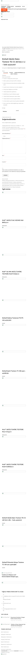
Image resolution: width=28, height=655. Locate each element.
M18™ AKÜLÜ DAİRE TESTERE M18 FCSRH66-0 (12, 465)
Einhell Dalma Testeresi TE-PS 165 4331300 (12, 318)
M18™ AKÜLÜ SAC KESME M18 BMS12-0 (12, 221)
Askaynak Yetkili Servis (6, 634)
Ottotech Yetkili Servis (6, 649)
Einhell (3, 323)
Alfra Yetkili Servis (5, 647)
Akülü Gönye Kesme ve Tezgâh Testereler (16, 68)
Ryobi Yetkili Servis (5, 642)
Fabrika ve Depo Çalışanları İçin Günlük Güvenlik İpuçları (18, 625)
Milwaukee (4, 225)
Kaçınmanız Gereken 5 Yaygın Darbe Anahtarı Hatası (18, 618)
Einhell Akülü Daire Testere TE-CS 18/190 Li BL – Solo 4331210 (14, 518)
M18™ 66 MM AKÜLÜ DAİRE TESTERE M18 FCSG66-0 (12, 272)
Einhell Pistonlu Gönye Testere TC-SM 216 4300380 (13, 563)
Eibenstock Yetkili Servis (6, 644)
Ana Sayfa (4, 47)
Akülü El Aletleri (10, 47)
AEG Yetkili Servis (5, 632)
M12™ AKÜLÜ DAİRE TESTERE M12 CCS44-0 (12, 430)
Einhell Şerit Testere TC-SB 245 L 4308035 (13, 372)
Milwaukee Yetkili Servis (6, 637)
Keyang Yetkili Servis (5, 639)
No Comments (19, 620)
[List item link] (14, 603)
